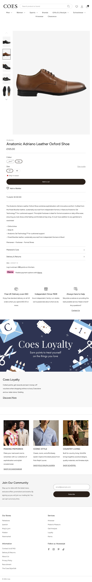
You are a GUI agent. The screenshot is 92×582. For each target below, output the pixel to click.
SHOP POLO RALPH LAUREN (44, 465)
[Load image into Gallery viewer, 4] (7, 79)
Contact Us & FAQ (8, 548)
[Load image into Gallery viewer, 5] (7, 91)
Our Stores (6, 515)
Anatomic (10, 140)
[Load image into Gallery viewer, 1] (7, 42)
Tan (19, 161)
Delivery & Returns (8, 552)
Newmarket (6, 536)
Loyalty (50, 532)
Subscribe (71, 494)
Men (8, 13)
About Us (5, 556)
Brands (45, 13)
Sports (32, 13)
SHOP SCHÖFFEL (69, 465)
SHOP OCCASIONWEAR (13, 469)
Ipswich (5, 524)
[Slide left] (6, 34)
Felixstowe (6, 520)
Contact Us (76, 310)
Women (20, 13)
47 (10, 171)
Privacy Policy (7, 560)
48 (17, 171)
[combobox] (46, 6)
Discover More (10, 397)
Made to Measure (54, 524)
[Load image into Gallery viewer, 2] (7, 54)
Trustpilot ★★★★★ (14, 197)
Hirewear (39, 16)
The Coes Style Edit (9, 568)
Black (10, 161)
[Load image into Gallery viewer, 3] (7, 66)
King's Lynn (6, 528)
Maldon (5, 532)
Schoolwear (78, 13)
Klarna (39, 272)
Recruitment (6, 564)
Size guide (81, 166)
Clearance (52, 16)
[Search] (68, 6)
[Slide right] (6, 99)
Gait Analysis (52, 528)
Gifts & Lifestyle (59, 13)
